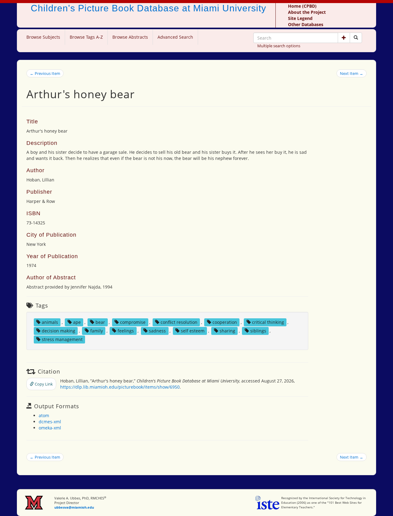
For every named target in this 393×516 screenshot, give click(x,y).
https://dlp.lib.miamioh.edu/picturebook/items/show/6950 (120, 387)
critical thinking (268, 322)
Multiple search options (278, 45)
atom (44, 415)
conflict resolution (179, 322)
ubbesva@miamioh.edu (74, 507)
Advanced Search (175, 37)
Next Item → (351, 73)
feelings (126, 331)
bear (100, 322)
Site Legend (300, 18)
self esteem (192, 331)
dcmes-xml (50, 422)
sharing (227, 331)
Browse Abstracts (130, 37)
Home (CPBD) (302, 6)
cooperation (224, 322)
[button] (344, 38)
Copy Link (43, 384)
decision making (58, 331)
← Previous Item (45, 73)
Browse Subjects (43, 37)
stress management (62, 339)
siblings (258, 331)
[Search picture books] (356, 38)
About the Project (307, 12)
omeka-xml (50, 428)
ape (77, 322)
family (96, 331)
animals (50, 322)
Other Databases (305, 24)
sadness (157, 331)
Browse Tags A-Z (86, 37)
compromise (133, 322)
